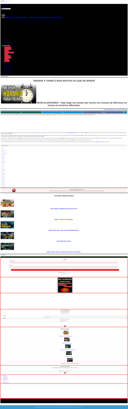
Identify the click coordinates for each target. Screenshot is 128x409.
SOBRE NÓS (7, 42)
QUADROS (6, 45)
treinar (48, 114)
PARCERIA (5, 7)
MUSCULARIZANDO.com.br (62, 402)
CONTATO (6, 74)
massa (68, 132)
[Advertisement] (64, 29)
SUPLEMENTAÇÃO (8, 57)
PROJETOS (7, 59)
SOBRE (5, 40)
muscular (71, 132)
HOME (5, 38)
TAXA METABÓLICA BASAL (9, 69)
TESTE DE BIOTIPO (8, 64)
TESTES (5, 62)
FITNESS (6, 54)
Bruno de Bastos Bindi (123, 109)
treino (82, 135)
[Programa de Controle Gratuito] (65, 292)
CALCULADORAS (8, 67)
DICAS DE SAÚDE (8, 47)
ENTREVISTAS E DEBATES (9, 52)
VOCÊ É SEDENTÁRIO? (8, 66)
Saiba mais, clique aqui (78, 407)
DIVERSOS (6, 50)
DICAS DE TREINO (8, 49)
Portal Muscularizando (111, 109)
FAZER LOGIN (5, 4)
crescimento (20, 138)
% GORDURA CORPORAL (9, 71)
